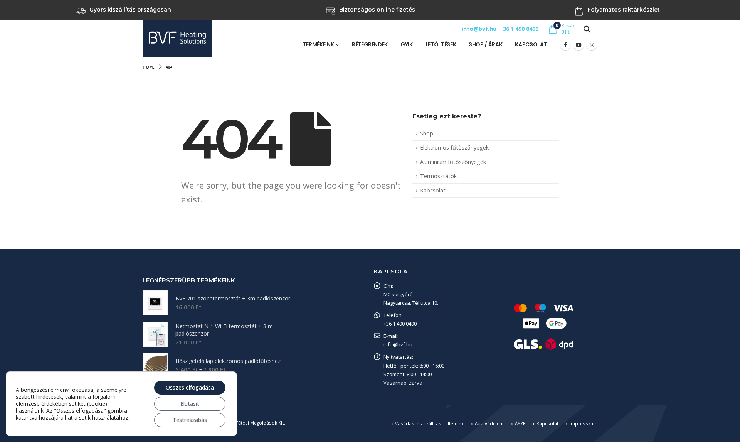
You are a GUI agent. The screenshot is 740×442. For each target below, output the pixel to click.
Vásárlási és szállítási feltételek (429, 423)
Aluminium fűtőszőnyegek (453, 161)
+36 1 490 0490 (519, 28)
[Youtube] (578, 44)
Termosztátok (438, 176)
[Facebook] (565, 44)
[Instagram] (591, 44)
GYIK (406, 44)
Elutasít (189, 403)
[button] (587, 29)
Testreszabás (190, 419)
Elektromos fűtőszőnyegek (454, 147)
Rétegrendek (370, 44)
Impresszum (583, 423)
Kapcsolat (531, 44)
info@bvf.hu (479, 28)
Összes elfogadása (190, 387)
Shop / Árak (485, 44)
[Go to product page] (155, 302)
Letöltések (441, 44)
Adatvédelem (489, 423)
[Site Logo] (177, 38)
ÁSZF (520, 423)
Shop (426, 133)
